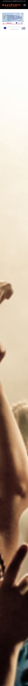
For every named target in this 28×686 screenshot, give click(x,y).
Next (25, 378)
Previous (3, 378)
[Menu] (24, 5)
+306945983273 (15, 1)
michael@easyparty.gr (7, 1)
